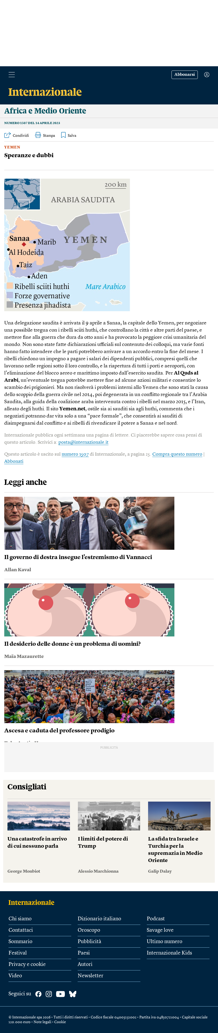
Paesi (84, 953)
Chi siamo (20, 919)
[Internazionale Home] (33, 902)
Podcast (156, 919)
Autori (85, 964)
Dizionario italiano (99, 919)
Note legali (42, 1022)
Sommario (20, 941)
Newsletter (90, 976)
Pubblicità (89, 941)
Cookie (60, 1022)
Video (15, 976)
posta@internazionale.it (83, 442)
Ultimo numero (164, 941)
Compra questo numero (177, 454)
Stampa (49, 136)
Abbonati (13, 461)
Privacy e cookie (27, 964)
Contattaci (21, 930)
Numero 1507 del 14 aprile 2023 (32, 123)
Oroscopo (89, 930)
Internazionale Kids (169, 953)
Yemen (12, 147)
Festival (18, 953)
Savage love (160, 930)
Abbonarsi (184, 75)
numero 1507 (75, 454)
